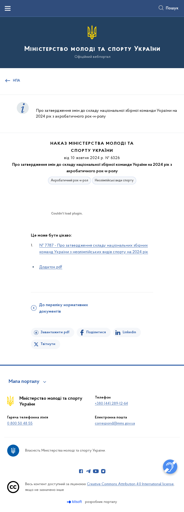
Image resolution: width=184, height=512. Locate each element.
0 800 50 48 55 (20, 423)
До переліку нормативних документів (63, 308)
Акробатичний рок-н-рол (69, 180)
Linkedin (129, 332)
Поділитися (96, 332)
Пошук (172, 8)
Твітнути (47, 344)
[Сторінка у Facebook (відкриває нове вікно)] (81, 471)
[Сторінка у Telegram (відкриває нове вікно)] (88, 471)
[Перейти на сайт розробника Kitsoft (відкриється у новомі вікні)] (75, 502)
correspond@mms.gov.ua (115, 423)
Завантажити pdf (54, 332)
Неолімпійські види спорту (114, 180)
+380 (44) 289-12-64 (111, 403)
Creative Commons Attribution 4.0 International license (130, 484)
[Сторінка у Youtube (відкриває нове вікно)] (96, 471)
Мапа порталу (24, 381)
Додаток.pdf (50, 267)
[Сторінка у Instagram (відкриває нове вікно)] (103, 471)
